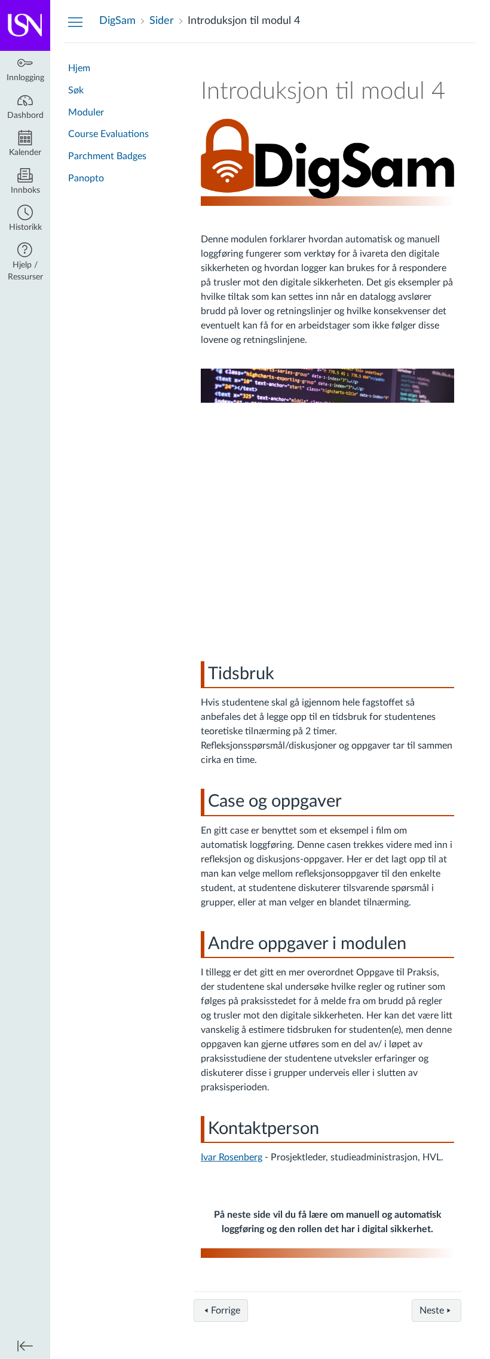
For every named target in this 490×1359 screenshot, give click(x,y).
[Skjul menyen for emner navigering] (75, 22)
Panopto (86, 178)
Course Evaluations (108, 134)
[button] (25, 219)
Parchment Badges (107, 156)
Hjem (79, 68)
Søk (76, 90)
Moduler (86, 112)
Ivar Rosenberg (231, 1157)
